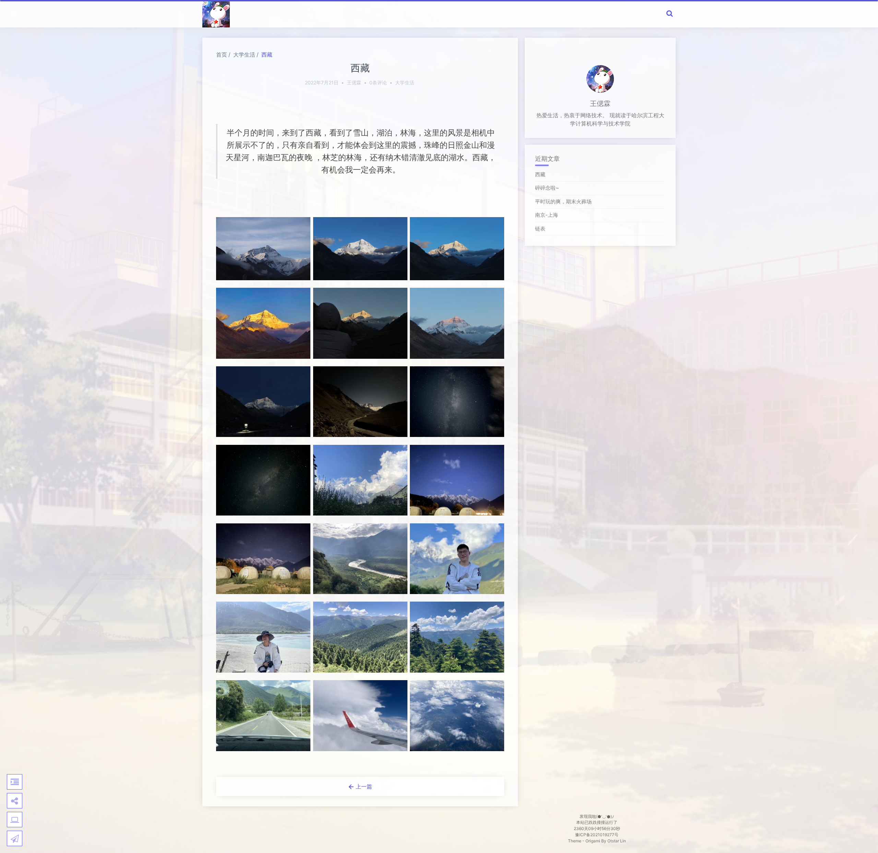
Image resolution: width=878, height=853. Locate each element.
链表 (540, 228)
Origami (592, 840)
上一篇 (363, 786)
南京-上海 (546, 215)
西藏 (266, 54)
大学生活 (244, 54)
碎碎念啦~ (547, 188)
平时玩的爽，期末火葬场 (563, 201)
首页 (221, 54)
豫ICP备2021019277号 (596, 834)
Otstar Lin (616, 840)
